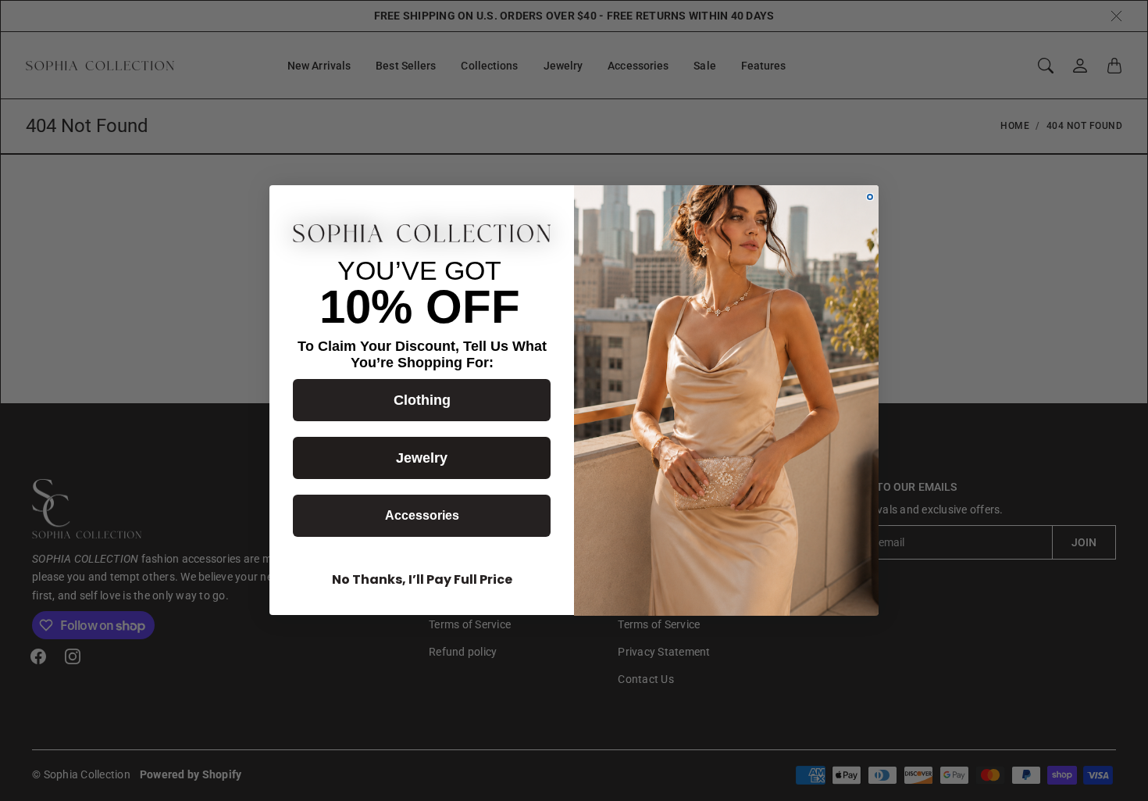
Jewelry (421, 459)
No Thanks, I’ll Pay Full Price (422, 580)
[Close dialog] (870, 197)
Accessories (422, 516)
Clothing (422, 401)
